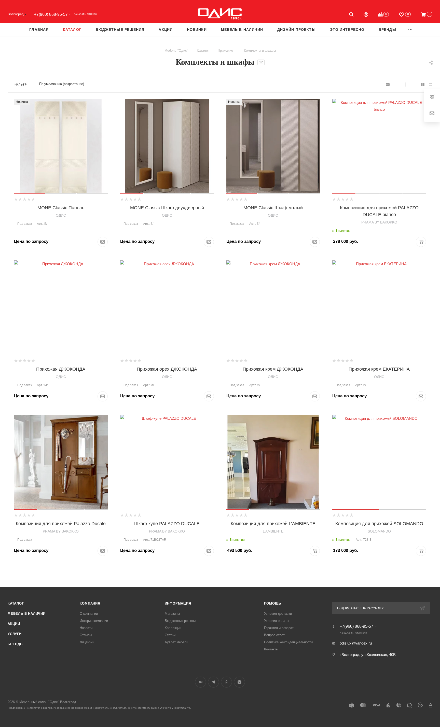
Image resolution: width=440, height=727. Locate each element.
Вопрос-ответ (274, 635)
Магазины (172, 614)
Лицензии (87, 642)
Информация (178, 603)
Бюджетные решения (181, 621)
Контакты (271, 649)
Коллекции (173, 628)
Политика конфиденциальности (288, 642)
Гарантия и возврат (279, 628)
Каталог (16, 603)
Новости (86, 628)
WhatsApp (239, 682)
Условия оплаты (276, 621)
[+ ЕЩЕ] (410, 29)
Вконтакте (200, 682)
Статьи (170, 635)
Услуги (15, 634)
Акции (14, 624)
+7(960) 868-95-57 (51, 14)
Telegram (213, 682)
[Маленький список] (387, 84)
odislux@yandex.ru (356, 643)
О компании (89, 614)
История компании (94, 621)
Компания (90, 603)
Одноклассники (226, 682)
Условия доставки (278, 614)
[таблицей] (430, 84)
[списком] (422, 84)
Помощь (272, 603)
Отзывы (86, 635)
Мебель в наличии (27, 614)
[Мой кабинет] (366, 15)
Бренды (16, 644)
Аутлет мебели (176, 642)
